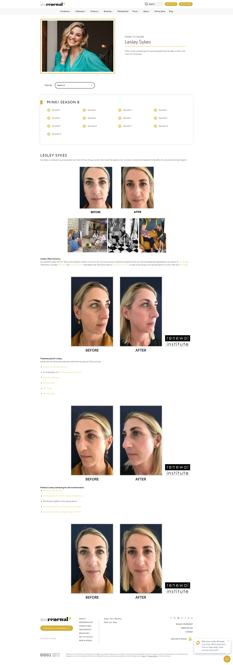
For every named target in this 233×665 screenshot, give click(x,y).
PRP (59, 264)
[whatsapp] (182, 618)
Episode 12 (163, 126)
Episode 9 (56, 126)
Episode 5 (56, 118)
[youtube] (188, 618)
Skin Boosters (49, 393)
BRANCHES (84, 633)
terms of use (187, 628)
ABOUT (82, 619)
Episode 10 (92, 126)
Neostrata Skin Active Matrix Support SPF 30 (62, 512)
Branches (108, 11)
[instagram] (175, 618)
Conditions (65, 11)
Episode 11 (127, 126)
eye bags (183, 264)
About (146, 11)
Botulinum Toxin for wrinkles (55, 367)
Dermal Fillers (49, 383)
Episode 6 (92, 118)
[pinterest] (171, 618)
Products (94, 11)
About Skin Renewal (113, 619)
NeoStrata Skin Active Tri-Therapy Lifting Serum (63, 496)
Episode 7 (127, 118)
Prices (135, 11)
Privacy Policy (152, 656)
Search (151, 4)
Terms (143, 656)
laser (64, 264)
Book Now (172, 4)
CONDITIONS (85, 626)
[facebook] (185, 618)
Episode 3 (127, 110)
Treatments (80, 11)
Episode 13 (56, 134)
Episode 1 (56, 110)
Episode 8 (163, 118)
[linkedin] (192, 618)
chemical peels (76, 264)
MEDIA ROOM (85, 640)
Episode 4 (163, 110)
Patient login (187, 4)
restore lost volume (121, 264)
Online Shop (159, 11)
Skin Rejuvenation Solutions (70, 372)
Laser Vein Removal (51, 377)
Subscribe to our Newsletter (55, 628)
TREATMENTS (85, 630)
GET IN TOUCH (86, 637)
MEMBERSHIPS (86, 622)
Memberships (123, 11)
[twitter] (178, 618)
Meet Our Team (110, 622)
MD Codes (47, 388)
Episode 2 (92, 110)
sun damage (184, 262)
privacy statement (184, 624)
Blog (171, 11)
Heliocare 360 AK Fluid (53, 490)
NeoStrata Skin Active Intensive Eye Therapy (62, 506)
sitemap (189, 632)
